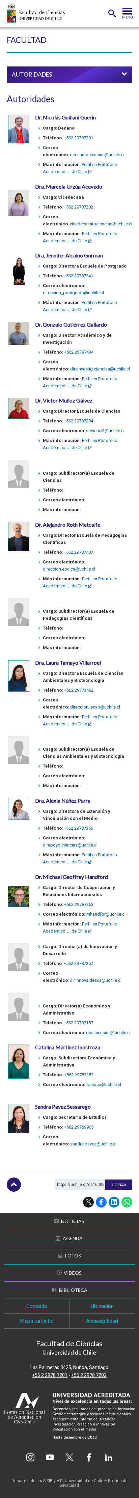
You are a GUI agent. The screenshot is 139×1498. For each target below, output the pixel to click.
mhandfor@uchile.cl (106, 914)
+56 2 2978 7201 (49, 1375)
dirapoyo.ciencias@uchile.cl (70, 845)
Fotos (73, 1255)
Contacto (36, 1306)
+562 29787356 (78, 828)
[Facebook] (89, 1457)
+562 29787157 (78, 1022)
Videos (73, 1273)
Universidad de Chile (84, 1480)
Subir (14, 1184)
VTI (60, 1480)
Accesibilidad (102, 1321)
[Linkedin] (108, 1457)
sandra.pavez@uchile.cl (93, 1143)
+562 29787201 (78, 137)
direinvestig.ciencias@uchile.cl (100, 368)
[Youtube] (50, 1457)
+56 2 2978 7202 (89, 1375)
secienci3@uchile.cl (105, 430)
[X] (69, 1457)
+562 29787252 (78, 963)
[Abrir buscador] (112, 13)
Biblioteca (73, 1290)
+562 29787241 (78, 275)
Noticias (72, 1221)
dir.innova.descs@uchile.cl (95, 980)
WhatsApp (126, 1202)
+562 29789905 (78, 1127)
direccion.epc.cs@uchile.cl (69, 569)
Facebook (101, 1202)
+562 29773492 (78, 690)
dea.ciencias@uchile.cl (108, 1032)
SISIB (48, 1480)
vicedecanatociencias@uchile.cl (101, 223)
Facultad (27, 40)
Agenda (73, 1238)
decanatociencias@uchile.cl (97, 154)
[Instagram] (30, 1457)
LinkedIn (114, 1202)
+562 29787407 (78, 552)
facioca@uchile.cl (103, 1084)
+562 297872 (76, 207)
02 (90, 207)
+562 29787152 (78, 1074)
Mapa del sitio (37, 1321)
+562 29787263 (78, 904)
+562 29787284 (78, 420)
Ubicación (102, 1306)
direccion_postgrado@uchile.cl (73, 292)
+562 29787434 (78, 352)
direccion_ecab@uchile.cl (95, 707)
